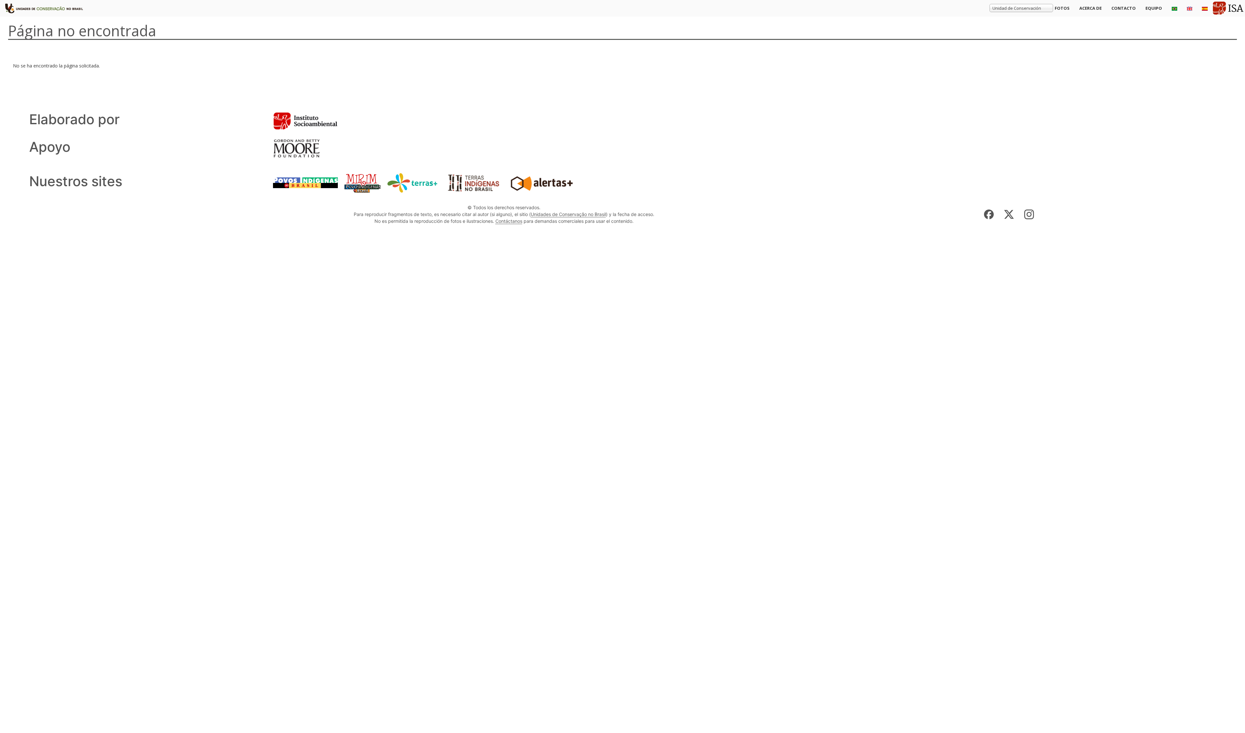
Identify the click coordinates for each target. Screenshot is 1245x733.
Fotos (1062, 8)
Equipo (1153, 8)
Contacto (1123, 8)
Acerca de (1090, 8)
